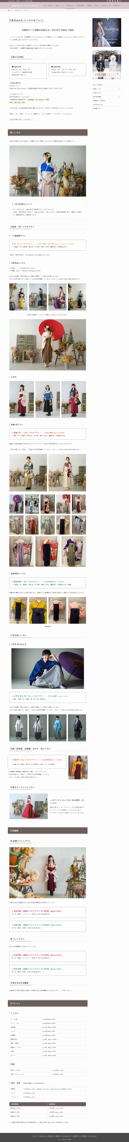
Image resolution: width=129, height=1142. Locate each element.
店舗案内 (57, 1136)
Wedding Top (66, 1136)
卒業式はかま (97, 93)
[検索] (120, 1)
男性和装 (50, 1136)
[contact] (117, 1)
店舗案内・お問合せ (99, 101)
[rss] (115, 1)
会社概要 (83, 1136)
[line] (110, 1)
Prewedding (92, 1136)
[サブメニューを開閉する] (119, 89)
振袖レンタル (97, 89)
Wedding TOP (98, 104)
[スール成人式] (23, 5)
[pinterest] (112, 1)
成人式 (35, 1136)
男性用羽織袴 (97, 97)
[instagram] (107, 1)
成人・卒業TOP (98, 85)
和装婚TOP (96, 108)
